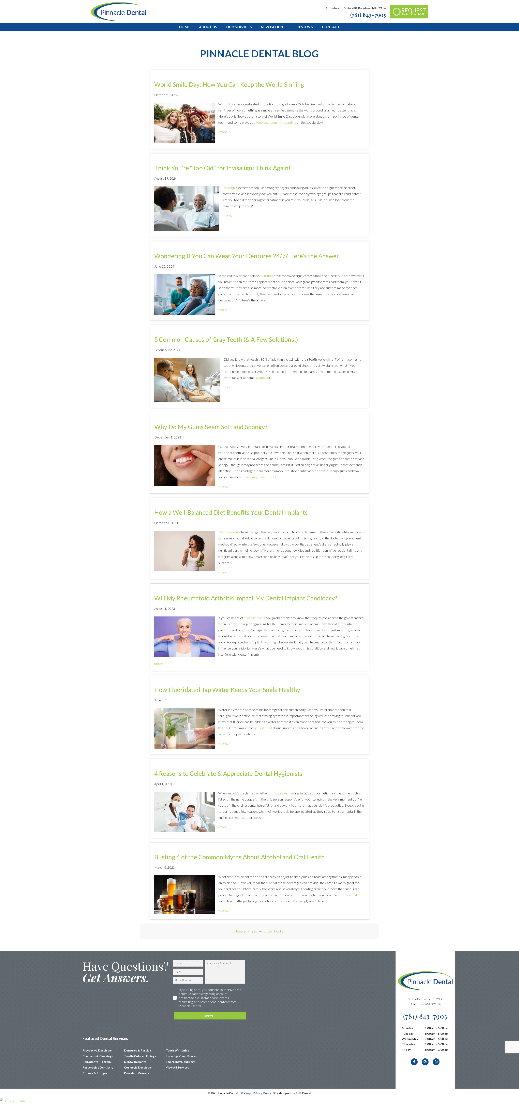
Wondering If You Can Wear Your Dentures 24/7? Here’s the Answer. (247, 255)
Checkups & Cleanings (98, 1056)
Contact (331, 27)
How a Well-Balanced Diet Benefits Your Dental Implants (231, 512)
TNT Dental (303, 1093)
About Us (208, 27)
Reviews (305, 27)
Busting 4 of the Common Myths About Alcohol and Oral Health (239, 857)
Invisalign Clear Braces (181, 1056)
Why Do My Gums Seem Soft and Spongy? (210, 426)
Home (184, 27)
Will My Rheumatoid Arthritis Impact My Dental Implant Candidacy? (245, 598)
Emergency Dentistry (180, 1061)
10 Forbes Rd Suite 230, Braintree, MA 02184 (356, 8)
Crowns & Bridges (95, 1073)
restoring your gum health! (261, 477)
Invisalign (228, 188)
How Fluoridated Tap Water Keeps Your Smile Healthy (227, 689)
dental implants (254, 618)
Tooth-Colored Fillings (140, 1056)
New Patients (274, 27)
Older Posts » (274, 931)
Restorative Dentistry (98, 1067)
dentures (267, 276)
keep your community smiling (276, 122)
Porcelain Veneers (136, 1073)
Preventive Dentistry (97, 1050)
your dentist (263, 728)
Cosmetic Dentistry (137, 1067)
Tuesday (407, 1033)
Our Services (239, 27)
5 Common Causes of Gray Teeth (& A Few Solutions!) (226, 339)
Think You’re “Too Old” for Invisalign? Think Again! (222, 167)
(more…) (224, 132)
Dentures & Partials (138, 1050)
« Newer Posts (245, 931)
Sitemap (245, 1093)
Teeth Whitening (177, 1050)
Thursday (408, 1044)
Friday (406, 1049)
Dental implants (229, 532)
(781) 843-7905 (368, 14)
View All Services (177, 1067)
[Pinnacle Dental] (259, 1101)
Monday (407, 1028)
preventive (286, 793)
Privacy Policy (262, 1093)
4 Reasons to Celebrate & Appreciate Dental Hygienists (228, 773)
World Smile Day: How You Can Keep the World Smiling (229, 84)
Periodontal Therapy (97, 1061)
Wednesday (410, 1039)
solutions (261, 377)
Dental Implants (135, 1061)
